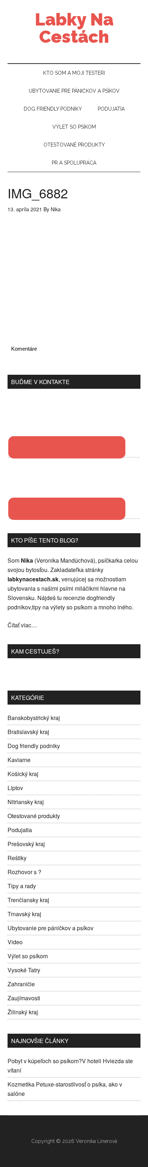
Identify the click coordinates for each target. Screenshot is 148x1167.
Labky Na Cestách (74, 28)
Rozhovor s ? (24, 872)
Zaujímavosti (24, 998)
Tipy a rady (22, 886)
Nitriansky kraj (26, 802)
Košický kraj (23, 774)
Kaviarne (19, 760)
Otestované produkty (34, 816)
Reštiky (17, 858)
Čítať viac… (22, 625)
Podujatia (20, 830)
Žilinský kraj (23, 1012)
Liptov (15, 788)
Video (15, 942)
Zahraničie (21, 984)
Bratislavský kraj (28, 732)
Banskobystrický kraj (34, 718)
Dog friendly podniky (34, 746)
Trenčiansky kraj (28, 900)
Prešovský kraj (26, 844)
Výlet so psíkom (28, 956)
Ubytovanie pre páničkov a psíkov (50, 928)
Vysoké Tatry (24, 970)
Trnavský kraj (24, 914)
